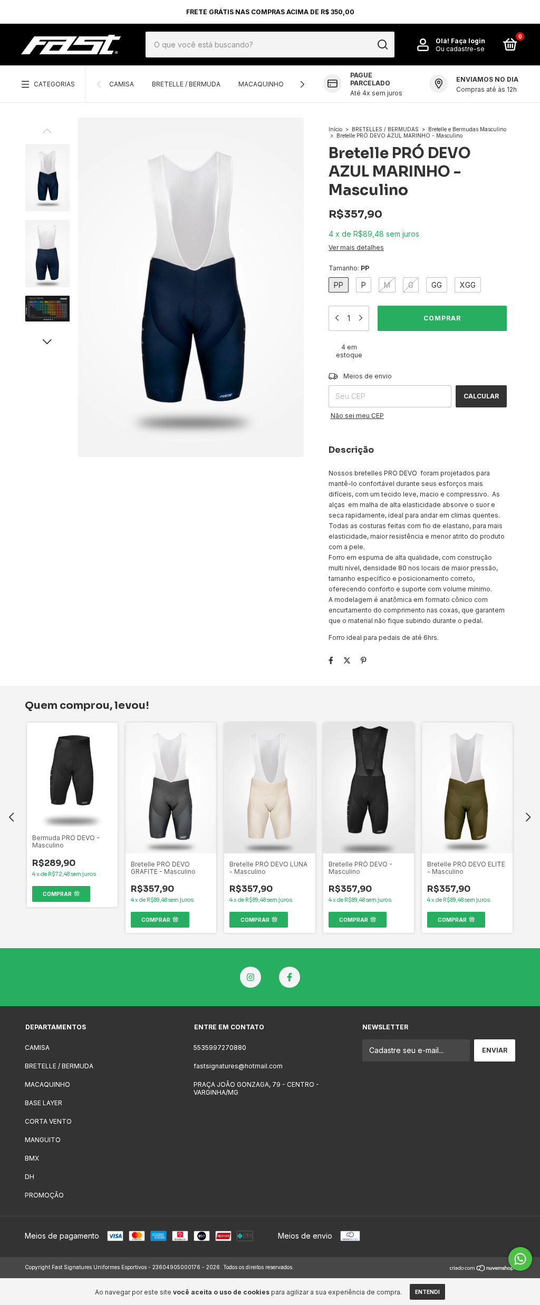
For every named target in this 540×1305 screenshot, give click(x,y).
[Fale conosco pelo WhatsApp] (520, 1259)
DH (29, 1177)
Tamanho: (349, 268)
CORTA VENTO (48, 1121)
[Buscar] (382, 44)
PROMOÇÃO (44, 1195)
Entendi (427, 1292)
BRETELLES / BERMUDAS (385, 129)
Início (335, 129)
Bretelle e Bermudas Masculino (467, 129)
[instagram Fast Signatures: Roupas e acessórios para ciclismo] (250, 977)
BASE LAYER (43, 1103)
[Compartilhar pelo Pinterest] (364, 660)
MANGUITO (43, 1140)
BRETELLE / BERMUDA (186, 84)
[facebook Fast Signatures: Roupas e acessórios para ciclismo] (289, 977)
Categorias (54, 84)
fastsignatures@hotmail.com (238, 1066)
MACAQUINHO (261, 84)
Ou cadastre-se (460, 49)
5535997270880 (220, 1047)
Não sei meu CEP (357, 416)
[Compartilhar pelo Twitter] (347, 660)
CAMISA (121, 84)
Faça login (468, 41)
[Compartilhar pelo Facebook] (331, 660)
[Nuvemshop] (482, 1268)
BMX (32, 1158)
